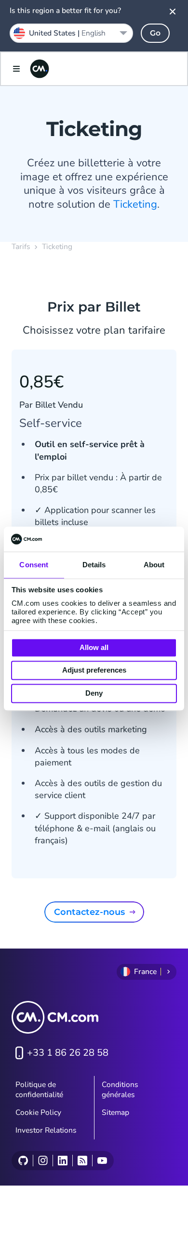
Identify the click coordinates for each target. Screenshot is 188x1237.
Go (155, 32)
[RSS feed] (82, 1160)
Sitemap (115, 1112)
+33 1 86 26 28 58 (67, 1052)
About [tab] (154, 565)
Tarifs (21, 247)
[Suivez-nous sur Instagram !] (43, 1160)
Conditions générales (120, 1089)
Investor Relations (46, 1130)
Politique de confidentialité (39, 1089)
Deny (94, 693)
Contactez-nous (89, 912)
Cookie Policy (38, 1112)
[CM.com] (39, 68)
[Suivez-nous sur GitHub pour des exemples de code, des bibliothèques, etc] (23, 1160)
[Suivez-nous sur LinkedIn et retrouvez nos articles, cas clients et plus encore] (62, 1160)
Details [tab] (94, 565)
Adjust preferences (94, 670)
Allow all (94, 647)
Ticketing (135, 204)
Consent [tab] (33, 565)
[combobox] (71, 33)
